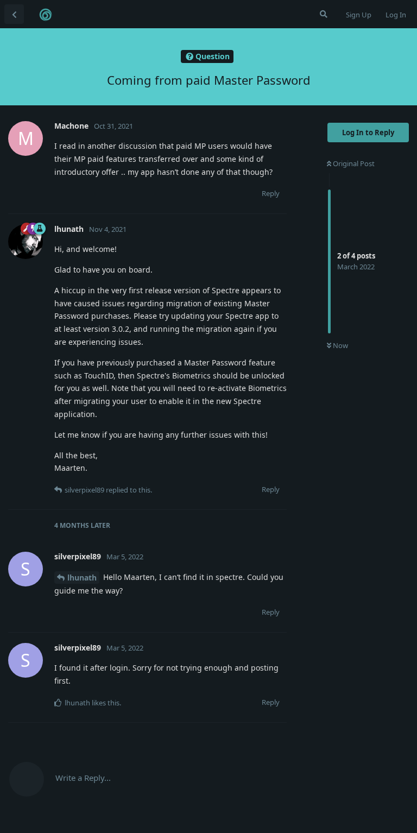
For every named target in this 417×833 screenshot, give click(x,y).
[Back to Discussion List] (14, 14)
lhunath (82, 577)
